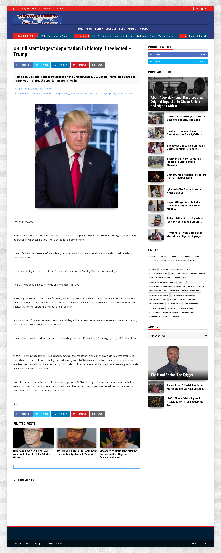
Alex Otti (153, 261)
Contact (204, 543)
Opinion (171, 308)
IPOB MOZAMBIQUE (196, 286)
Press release (188, 312)
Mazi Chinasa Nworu (158, 295)
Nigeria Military (156, 304)
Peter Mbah (154, 312)
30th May (153, 256)
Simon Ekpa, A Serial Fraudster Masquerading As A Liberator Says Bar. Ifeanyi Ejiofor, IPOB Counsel (74, 93)
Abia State (177, 256)
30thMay (165, 256)
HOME (80, 29)
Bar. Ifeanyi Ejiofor (177, 261)
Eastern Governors (158, 273)
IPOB (180, 282)
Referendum (154, 316)
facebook (47, 8)
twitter (60, 8)
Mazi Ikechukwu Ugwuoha (183, 295)
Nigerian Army (174, 304)
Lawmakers (174, 291)
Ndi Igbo (173, 299)
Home (193, 543)
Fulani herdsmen (163, 278)
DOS (188, 269)
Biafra (156, 36)
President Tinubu (170, 312)
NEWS (89, 29)
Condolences (177, 269)
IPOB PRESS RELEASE (157, 291)
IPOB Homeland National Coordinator (167, 286)
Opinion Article (185, 308)
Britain (152, 269)
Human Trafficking (158, 282)
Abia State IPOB (192, 256)
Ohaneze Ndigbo (156, 308)
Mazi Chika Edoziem (191, 291)
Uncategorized (55, 36)
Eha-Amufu (183, 273)
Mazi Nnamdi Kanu (157, 299)
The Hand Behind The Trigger (34, 88)
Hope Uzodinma (182, 278)
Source (17, 404)
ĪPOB (188, 282)
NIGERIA (98, 29)
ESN (151, 278)
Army (163, 261)
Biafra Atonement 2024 (159, 265)
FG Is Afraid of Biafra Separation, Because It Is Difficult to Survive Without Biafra (106, 35)
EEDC (173, 273)
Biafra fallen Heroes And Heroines (188, 265)
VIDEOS (144, 29)
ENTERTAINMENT (128, 29)
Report (166, 316)
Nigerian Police (191, 304)
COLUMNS (111, 29)
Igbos (172, 282)
